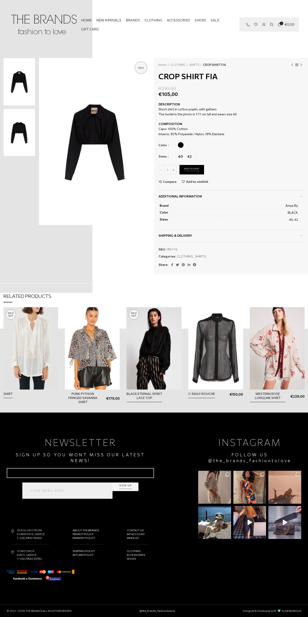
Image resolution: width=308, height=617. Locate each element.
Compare (170, 181)
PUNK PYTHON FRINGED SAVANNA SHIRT (82, 398)
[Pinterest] (183, 265)
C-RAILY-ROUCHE (201, 394)
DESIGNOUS (293, 610)
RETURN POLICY (83, 554)
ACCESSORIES (136, 554)
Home (163, 65)
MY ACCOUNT (136, 534)
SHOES (131, 558)
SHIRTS (194, 65)
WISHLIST (133, 537)
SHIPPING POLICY (84, 550)
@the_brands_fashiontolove (249, 460)
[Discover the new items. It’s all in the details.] (214, 487)
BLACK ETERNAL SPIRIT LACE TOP (144, 396)
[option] (19, 81)
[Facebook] (172, 265)
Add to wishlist (197, 181)
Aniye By (291, 205)
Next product (301, 65)
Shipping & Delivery (175, 235)
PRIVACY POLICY (83, 534)
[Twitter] (177, 265)
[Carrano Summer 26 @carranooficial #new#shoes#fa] (249, 522)
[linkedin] (189, 265)
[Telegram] (195, 265)
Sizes (163, 156)
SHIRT (8, 394)
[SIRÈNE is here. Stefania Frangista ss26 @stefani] (284, 487)
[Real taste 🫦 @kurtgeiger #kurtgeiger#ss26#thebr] (284, 522)
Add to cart (192, 168)
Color (163, 145)
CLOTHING (178, 65)
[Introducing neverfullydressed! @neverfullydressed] (249, 487)
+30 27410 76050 (31, 537)
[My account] (264, 24)
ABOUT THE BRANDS (86, 530)
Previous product (292, 65)
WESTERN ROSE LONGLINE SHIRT (267, 396)
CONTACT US (135, 530)
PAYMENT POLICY (84, 537)
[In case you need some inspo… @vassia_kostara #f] (214, 522)
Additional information (180, 196)
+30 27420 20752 (31, 558)
